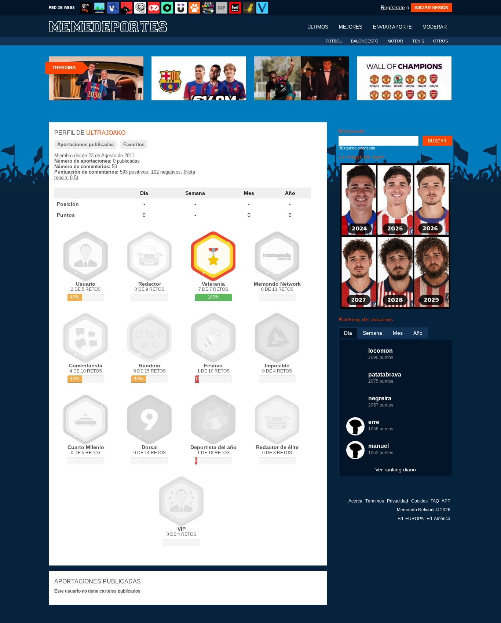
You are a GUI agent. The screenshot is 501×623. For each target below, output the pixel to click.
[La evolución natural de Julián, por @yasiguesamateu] (395, 307)
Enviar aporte (392, 27)
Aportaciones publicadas (85, 144)
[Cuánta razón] (99, 8)
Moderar (435, 27)
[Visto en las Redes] (113, 8)
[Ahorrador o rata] (249, 8)
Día (144, 193)
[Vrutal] (154, 8)
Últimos (317, 27)
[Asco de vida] (86, 8)
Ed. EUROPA (411, 518)
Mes (249, 193)
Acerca (355, 501)
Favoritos (134, 144)
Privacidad (397, 501)
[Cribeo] (167, 8)
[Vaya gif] (221, 8)
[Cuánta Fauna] (194, 8)
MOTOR (395, 41)
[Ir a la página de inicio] (115, 26)
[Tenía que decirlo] (235, 8)
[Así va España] (126, 8)
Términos (374, 501)
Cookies (419, 501)
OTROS (440, 41)
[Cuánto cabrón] (140, 8)
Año (290, 193)
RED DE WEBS (62, 7)
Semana (195, 193)
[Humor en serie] (181, 8)
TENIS (418, 41)
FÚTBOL (334, 41)
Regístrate (393, 7)
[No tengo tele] (208, 8)
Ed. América (438, 518)
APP (446, 501)
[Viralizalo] (262, 8)
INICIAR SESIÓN (431, 7)
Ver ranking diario (395, 469)
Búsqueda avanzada (357, 148)
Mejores (350, 27)
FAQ (435, 501)
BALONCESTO (365, 41)
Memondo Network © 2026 (423, 509)
